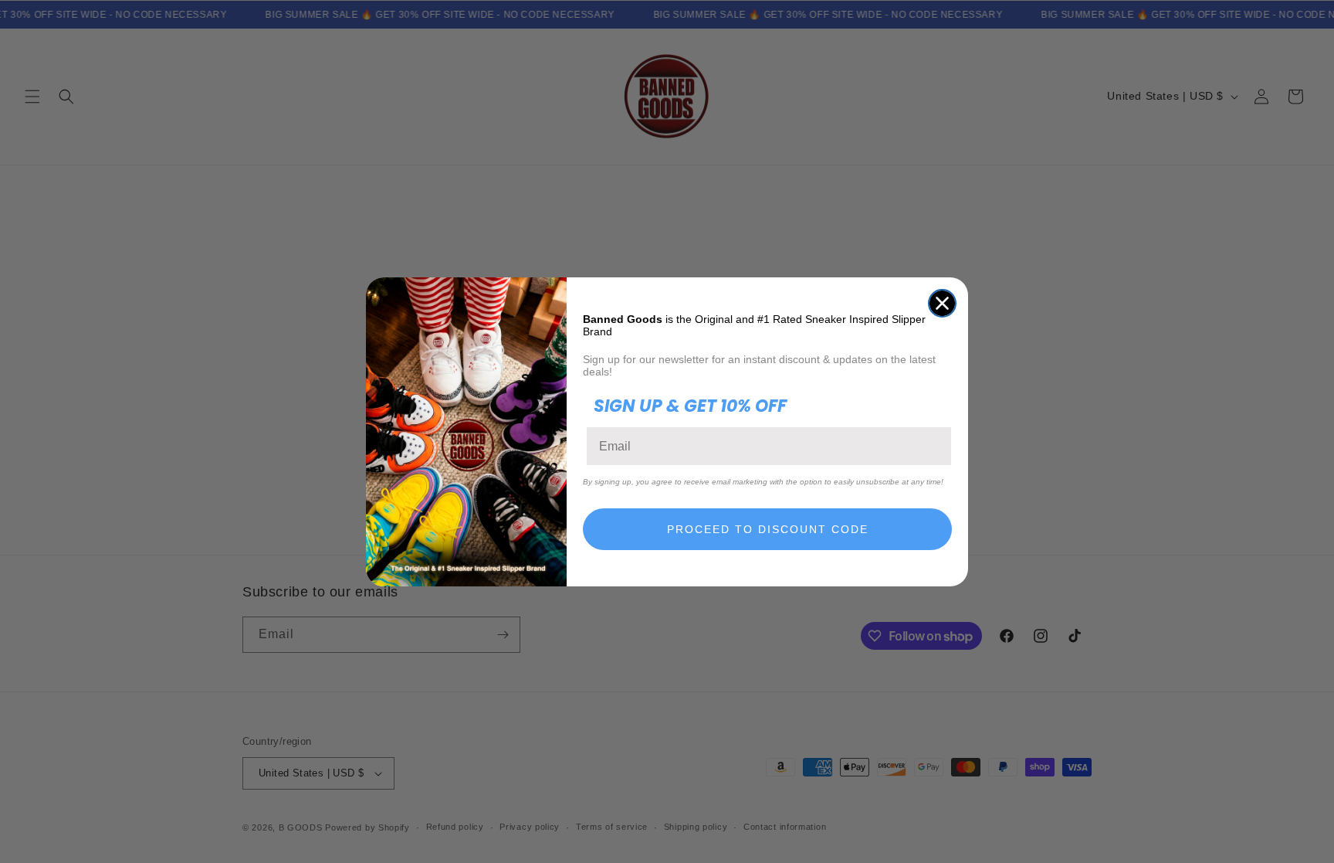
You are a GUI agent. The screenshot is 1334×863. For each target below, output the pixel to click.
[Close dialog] (942, 303)
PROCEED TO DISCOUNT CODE (767, 529)
